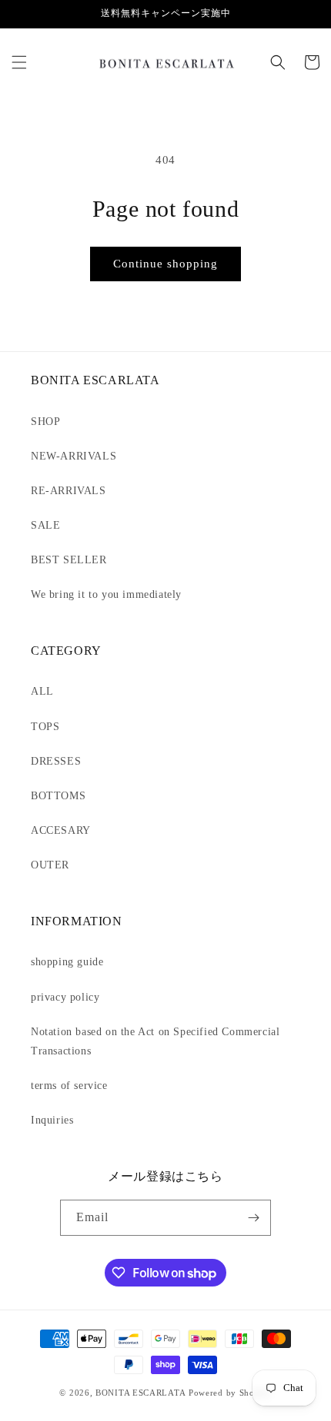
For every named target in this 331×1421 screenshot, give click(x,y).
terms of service (69, 1085)
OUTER (50, 865)
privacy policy (65, 997)
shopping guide (67, 962)
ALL (42, 691)
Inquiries (52, 1120)
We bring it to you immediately (106, 594)
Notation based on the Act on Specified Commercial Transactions (155, 1041)
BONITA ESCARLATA (140, 1392)
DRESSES (56, 761)
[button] (19, 62)
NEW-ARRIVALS (73, 456)
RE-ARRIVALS (68, 490)
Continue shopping (165, 263)
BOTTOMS (58, 796)
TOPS (45, 726)
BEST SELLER (69, 560)
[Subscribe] (253, 1218)
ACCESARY (61, 830)
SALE (45, 525)
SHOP (45, 421)
